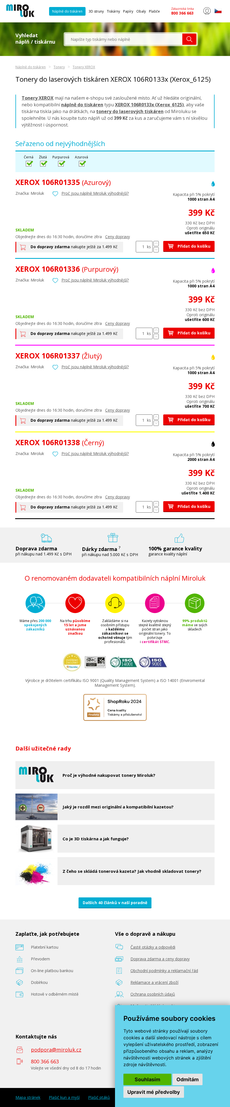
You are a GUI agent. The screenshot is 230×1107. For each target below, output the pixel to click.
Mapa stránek (27, 1097)
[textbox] (123, 39)
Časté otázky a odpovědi (152, 947)
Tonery (59, 67)
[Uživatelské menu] (207, 13)
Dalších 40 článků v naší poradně (115, 902)
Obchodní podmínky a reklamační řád (164, 970)
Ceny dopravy (117, 236)
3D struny (96, 11)
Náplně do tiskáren (67, 11)
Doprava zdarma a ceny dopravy (160, 958)
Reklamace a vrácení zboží (154, 982)
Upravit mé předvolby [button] (153, 1092)
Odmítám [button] (187, 1079)
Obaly (141, 11)
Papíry (128, 11)
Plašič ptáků (99, 1097)
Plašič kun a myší (64, 1097)
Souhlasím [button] (147, 1079)
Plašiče (154, 11)
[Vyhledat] (189, 39)
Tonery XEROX (84, 67)
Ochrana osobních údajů (152, 994)
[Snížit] (156, 249)
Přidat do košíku (193, 246)
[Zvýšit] (156, 243)
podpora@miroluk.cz (56, 1049)
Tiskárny (113, 11)
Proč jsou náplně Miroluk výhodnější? (95, 193)
